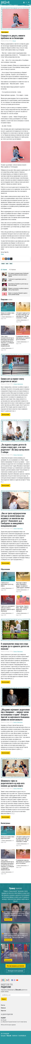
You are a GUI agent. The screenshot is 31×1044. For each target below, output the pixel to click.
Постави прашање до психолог (15, 966)
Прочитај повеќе (5, 414)
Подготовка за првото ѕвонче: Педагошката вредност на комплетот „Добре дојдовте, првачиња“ (23, 585)
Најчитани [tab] (13, 269)
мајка (7, 263)
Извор (2, 254)
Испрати (4, 999)
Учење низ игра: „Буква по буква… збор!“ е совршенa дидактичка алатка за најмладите (22, 608)
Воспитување (5, 32)
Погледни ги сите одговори (15, 971)
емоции (3, 263)
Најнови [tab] (5, 269)
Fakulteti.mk (14, 1036)
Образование (4, 579)
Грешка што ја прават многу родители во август (7, 313)
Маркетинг (3, 1010)
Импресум (3, 1008)
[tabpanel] (15, 284)
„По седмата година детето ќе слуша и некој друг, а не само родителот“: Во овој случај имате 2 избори (23, 315)
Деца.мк (14, 41)
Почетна (3, 1005)
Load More (15, 879)
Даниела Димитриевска (6, 317)
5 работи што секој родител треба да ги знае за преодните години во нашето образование (8, 608)
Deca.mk (9, 1036)
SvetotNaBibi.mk (22, 1036)
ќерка (11, 263)
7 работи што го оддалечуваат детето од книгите (7, 584)
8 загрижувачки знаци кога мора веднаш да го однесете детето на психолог (23, 337)
